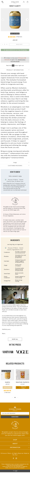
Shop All (15, 339)
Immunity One (7, 382)
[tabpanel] (7, 383)
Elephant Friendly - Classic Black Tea (22, 382)
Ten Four (15, 454)
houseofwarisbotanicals (15, 2)
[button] (15, 37)
